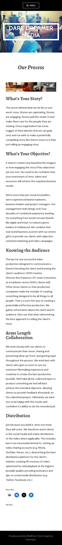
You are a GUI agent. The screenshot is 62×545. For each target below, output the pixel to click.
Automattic (31, 539)
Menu (32, 5)
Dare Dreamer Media (31, 32)
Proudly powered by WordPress (22, 536)
